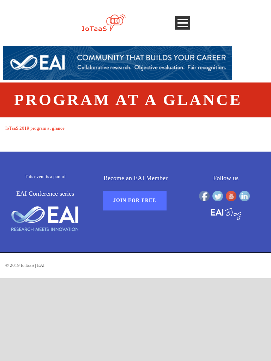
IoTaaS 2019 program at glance (35, 128)
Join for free (134, 200)
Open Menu (182, 23)
